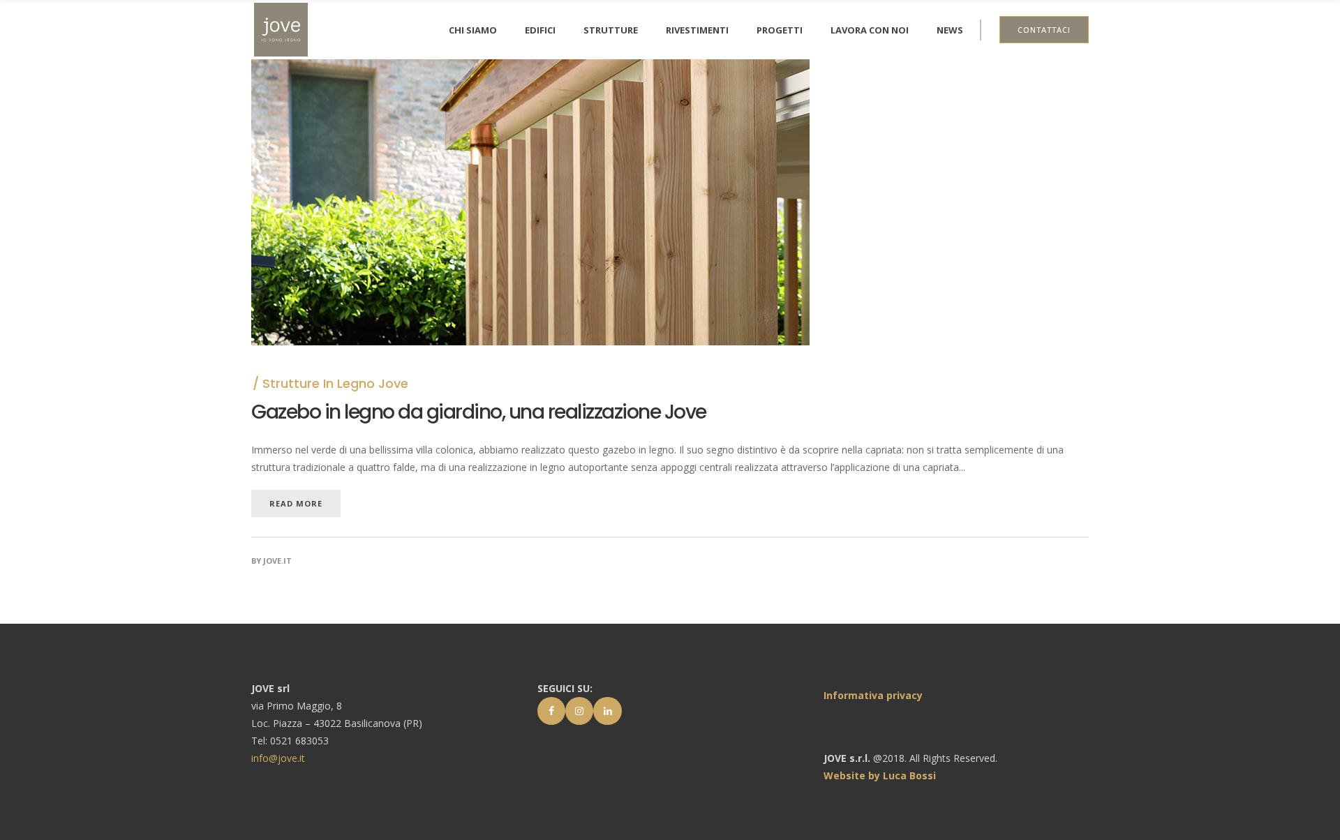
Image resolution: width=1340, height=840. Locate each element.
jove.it (277, 560)
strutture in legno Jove (335, 383)
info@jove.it (278, 758)
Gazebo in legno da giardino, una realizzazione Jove (478, 412)
